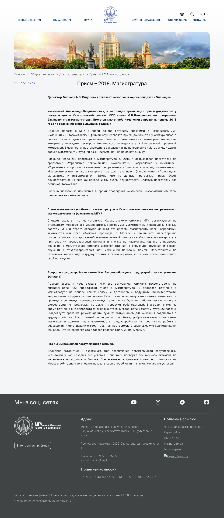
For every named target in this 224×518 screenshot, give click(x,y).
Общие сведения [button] (29, 19)
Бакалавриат (172, 449)
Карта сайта (172, 432)
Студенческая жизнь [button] (146, 19)
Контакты (199, 19)
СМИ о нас (171, 438)
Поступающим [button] (176, 19)
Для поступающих (71, 74)
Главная (19, 74)
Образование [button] (62, 19)
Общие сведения (42, 74)
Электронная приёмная (33, 445)
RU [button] (202, 14)
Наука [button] (88, 19)
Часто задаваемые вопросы (183, 426)
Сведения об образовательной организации (43, 501)
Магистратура (173, 443)
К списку (28, 82)
